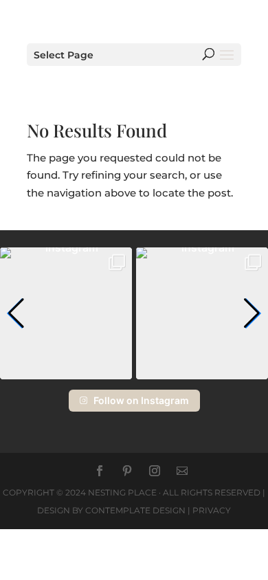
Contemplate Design (135, 510)
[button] (16, 313)
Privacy (211, 510)
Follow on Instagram (141, 400)
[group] (66, 313)
